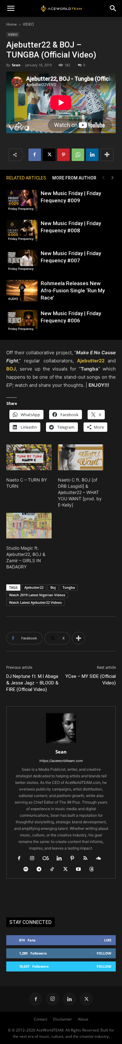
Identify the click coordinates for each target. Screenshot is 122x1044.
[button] (11, 8)
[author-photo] (61, 743)
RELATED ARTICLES (26, 177)
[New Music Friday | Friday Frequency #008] (22, 230)
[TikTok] (54, 869)
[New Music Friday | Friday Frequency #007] (22, 260)
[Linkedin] (92, 155)
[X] (49, 155)
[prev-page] (103, 178)
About (83, 1019)
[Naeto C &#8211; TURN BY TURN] (29, 457)
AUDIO (13, 298)
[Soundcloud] (101, 858)
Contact (40, 1019)
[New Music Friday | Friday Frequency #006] (22, 320)
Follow (104, 953)
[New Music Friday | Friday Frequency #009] (22, 200)
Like (107, 940)
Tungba (69, 587)
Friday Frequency (20, 208)
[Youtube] (81, 869)
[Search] (113, 8)
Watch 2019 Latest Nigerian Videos (37, 595)
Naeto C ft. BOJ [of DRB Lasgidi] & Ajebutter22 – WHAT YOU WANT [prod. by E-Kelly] (80, 492)
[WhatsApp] (78, 155)
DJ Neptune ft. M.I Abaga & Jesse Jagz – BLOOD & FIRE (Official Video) (32, 682)
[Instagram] (34, 858)
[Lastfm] (48, 858)
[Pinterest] (63, 155)
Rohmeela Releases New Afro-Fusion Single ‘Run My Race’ (73, 290)
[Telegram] (41, 869)
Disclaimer (62, 1019)
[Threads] (94, 869)
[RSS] (88, 858)
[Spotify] (28, 869)
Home (11, 24)
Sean (16, 65)
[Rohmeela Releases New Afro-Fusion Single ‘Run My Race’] (22, 290)
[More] (107, 155)
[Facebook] (34, 155)
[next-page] (112, 178)
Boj (53, 587)
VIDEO (28, 24)
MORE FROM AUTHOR (74, 177)
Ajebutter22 (33, 587)
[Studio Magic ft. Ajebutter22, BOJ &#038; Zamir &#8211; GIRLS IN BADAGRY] (29, 526)
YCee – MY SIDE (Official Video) (90, 679)
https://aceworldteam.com (61, 761)
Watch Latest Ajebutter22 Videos (35, 602)
